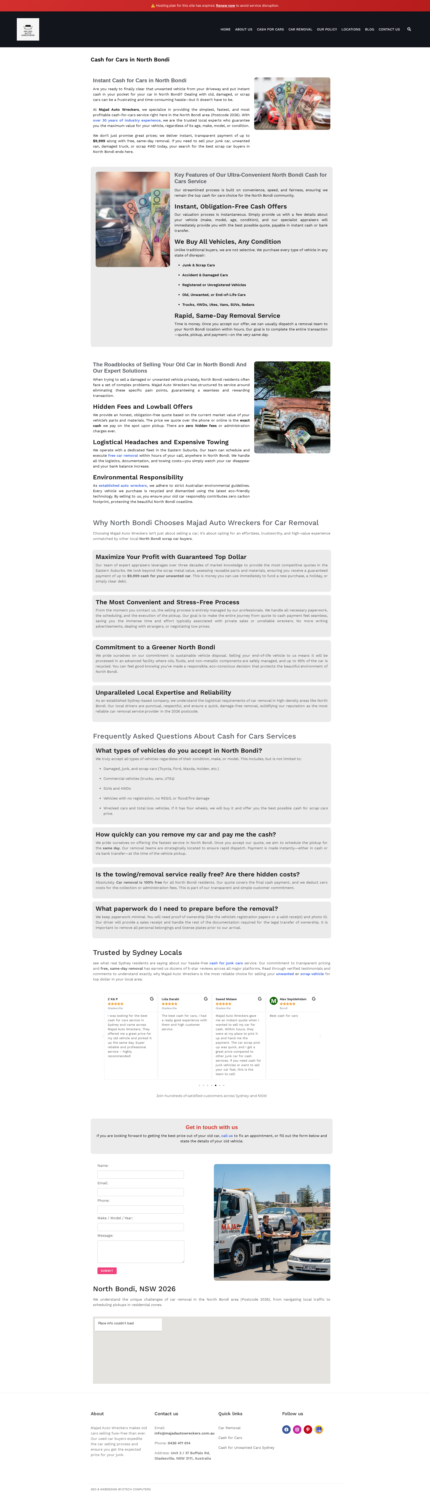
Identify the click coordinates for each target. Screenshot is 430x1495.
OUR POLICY (327, 29)
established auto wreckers (123, 485)
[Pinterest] (308, 1429)
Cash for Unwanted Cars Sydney (246, 1447)
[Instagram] (297, 1429)
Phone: (103, 1200)
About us (243, 29)
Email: (102, 1183)
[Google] (318, 1429)
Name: (103, 1165)
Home (226, 29)
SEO (94, 1489)
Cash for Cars (270, 29)
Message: (105, 1235)
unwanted (285, 974)
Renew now (225, 5)
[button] (103, 1036)
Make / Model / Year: (115, 1218)
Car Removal (300, 29)
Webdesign (108, 1489)
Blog (369, 29)
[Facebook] (286, 1429)
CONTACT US (389, 29)
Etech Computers (136, 1489)
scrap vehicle (312, 974)
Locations (351, 29)
